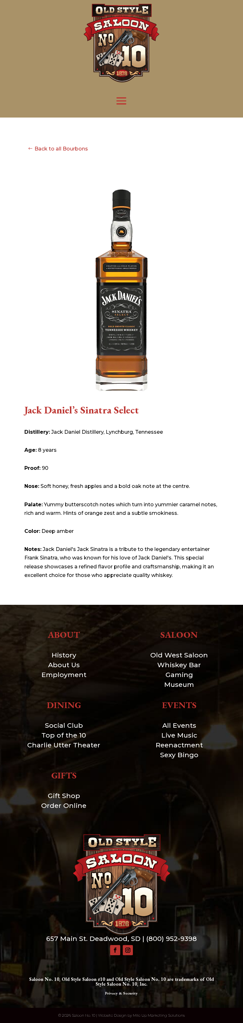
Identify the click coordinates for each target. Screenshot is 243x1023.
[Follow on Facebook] (115, 950)
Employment (63, 675)
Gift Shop (64, 796)
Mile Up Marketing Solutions (159, 1015)
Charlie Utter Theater (63, 745)
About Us (64, 665)
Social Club (64, 725)
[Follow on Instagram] (128, 950)
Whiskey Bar (179, 665)
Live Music (179, 735)
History (64, 655)
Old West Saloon (179, 655)
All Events (179, 725)
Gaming (179, 675)
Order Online (63, 805)
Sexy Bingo (179, 755)
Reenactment (179, 745)
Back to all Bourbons (61, 149)
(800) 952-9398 (171, 939)
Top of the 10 (63, 735)
